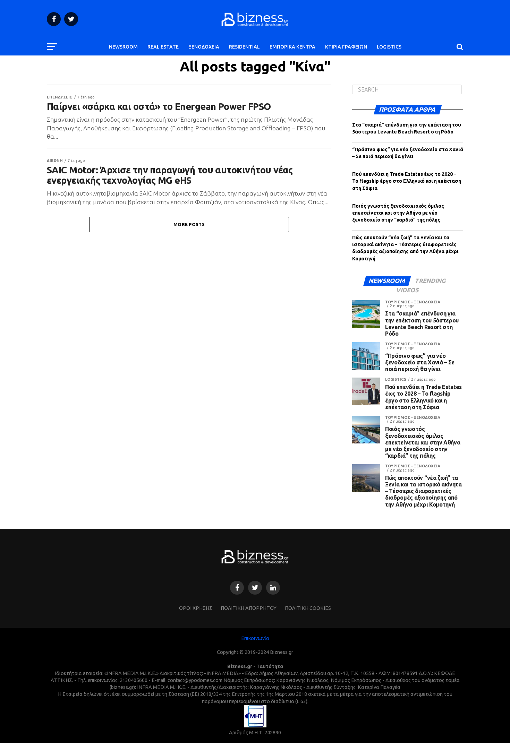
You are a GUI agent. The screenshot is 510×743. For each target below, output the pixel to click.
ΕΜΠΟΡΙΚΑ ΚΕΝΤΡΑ (292, 47)
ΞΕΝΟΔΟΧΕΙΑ (203, 47)
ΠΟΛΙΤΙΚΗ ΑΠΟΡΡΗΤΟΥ (249, 608)
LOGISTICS (389, 47)
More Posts (189, 224)
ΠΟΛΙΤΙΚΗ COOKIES (308, 608)
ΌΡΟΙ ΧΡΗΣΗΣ (195, 608)
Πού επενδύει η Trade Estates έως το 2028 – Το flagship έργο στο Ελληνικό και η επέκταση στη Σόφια (406, 181)
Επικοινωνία (255, 638)
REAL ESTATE (163, 47)
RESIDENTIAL (244, 47)
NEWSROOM (123, 47)
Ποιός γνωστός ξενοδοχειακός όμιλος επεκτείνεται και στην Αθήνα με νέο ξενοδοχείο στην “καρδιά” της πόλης (398, 213)
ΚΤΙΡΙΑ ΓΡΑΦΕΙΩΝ (346, 47)
